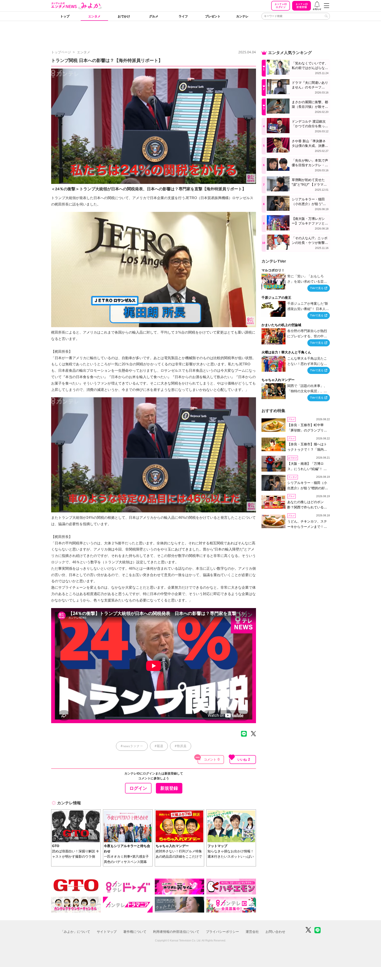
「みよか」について (75, 931)
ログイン (281, 5)
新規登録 (301, 5)
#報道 (159, 746)
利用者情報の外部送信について (176, 931)
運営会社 (252, 931)
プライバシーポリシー (222, 931)
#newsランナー (132, 746)
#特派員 (181, 746)
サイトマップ (107, 931)
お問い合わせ (275, 931)
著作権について (134, 931)
